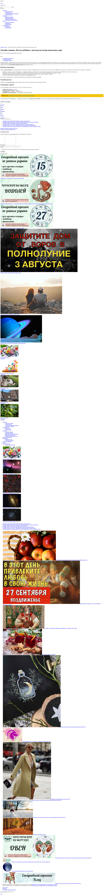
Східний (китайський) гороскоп (11, 13)
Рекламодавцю (8, 24)
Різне (4, 21)
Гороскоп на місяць (9, 11)
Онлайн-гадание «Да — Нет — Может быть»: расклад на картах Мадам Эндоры (19, 125)
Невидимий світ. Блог (7, 437)
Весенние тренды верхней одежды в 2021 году (60, 799)
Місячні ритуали (8, 439)
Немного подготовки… (8, 58)
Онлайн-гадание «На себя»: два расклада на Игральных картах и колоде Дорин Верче (20, 122)
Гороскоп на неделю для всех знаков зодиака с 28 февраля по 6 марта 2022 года (49, 817)
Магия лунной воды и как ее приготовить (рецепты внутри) (73, 726)
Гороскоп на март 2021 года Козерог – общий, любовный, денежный (36, 741)
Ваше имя (2, 145)
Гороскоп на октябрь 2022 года (39, 834)
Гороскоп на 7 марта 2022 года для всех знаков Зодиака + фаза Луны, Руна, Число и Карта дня (30, 861)
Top (1, 893)
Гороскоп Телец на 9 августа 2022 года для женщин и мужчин (68, 883)
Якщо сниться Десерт (7, 459)
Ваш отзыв (2, 144)
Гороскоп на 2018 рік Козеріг (9, 493)
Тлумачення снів (8, 14)
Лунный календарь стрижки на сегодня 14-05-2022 (22, 871)
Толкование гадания (7, 60)
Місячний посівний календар (11, 20)
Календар (5, 15)
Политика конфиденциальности (9, 889)
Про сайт (5, 888)
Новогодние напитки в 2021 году (49, 654)
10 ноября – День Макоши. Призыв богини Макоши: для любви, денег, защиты (60, 628)
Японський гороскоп (9, 426)
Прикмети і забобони (9, 22)
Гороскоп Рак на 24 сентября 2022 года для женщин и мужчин (44, 884)
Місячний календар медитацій (11, 434)
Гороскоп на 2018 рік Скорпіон (9, 521)
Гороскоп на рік (8, 12)
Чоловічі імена (8, 27)
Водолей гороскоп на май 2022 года (7, 129)
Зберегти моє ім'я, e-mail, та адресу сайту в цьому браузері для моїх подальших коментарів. (20, 149)
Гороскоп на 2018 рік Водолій (9, 473)
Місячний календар (9, 18)
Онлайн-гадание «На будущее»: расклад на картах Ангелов (15, 123)
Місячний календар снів (10, 19)
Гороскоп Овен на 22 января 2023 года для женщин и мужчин (44, 885)
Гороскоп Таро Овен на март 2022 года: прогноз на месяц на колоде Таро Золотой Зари (73, 857)
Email (1, 147)
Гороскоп (5, 10)
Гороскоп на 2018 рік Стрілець (9, 508)
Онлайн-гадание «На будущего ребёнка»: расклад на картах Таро (16, 120)
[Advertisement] (52, 37)
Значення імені (6, 25)
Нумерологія (8, 23)
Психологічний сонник (10, 444)
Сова (1, 3)
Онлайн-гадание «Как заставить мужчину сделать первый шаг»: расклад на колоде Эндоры (22, 126)
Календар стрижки (9, 16)
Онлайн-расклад (7, 59)
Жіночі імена (8, 26)
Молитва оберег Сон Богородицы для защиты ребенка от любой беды (47, 800)
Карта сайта (5, 887)
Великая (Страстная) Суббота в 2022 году (9, 128)
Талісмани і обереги (9, 440)
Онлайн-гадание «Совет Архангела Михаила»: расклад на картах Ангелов (18, 124)
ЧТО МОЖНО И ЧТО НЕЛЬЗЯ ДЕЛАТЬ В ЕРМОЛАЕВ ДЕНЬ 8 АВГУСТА (71, 560)
